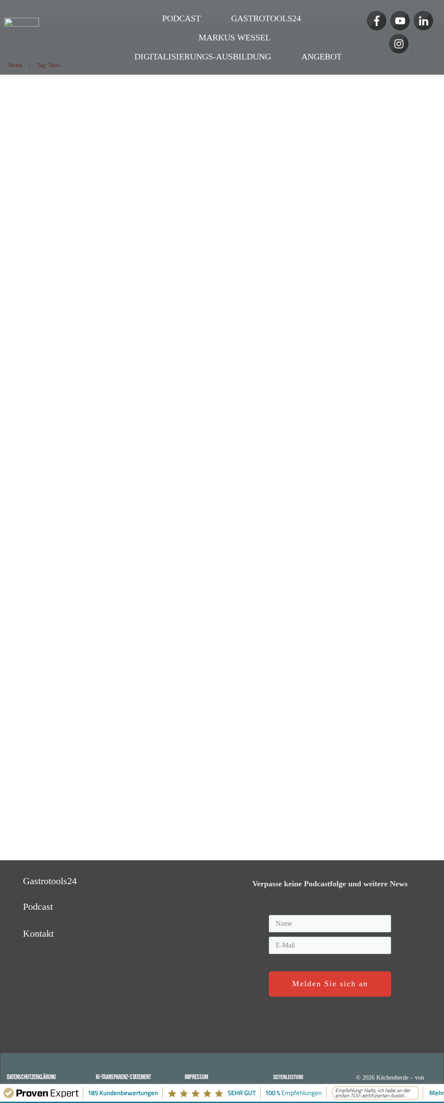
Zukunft (58, 408)
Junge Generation (101, 641)
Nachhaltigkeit (168, 408)
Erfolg (20, 415)
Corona (64, 415)
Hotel (19, 408)
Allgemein (84, 408)
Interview (89, 415)
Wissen (137, 408)
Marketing (113, 408)
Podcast (191, 159)
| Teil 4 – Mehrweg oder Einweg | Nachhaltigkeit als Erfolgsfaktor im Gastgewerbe (94, 119)
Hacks (37, 408)
